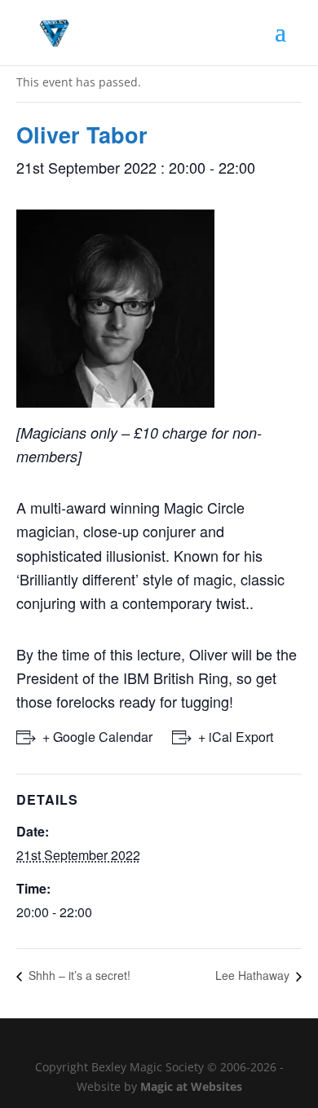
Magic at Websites (191, 1086)
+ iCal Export (235, 736)
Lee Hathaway (254, 975)
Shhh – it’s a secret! (77, 975)
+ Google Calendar (97, 736)
